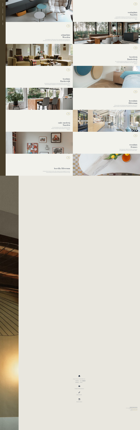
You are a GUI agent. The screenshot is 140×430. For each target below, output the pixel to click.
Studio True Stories (135, 410)
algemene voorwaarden (134, 408)
